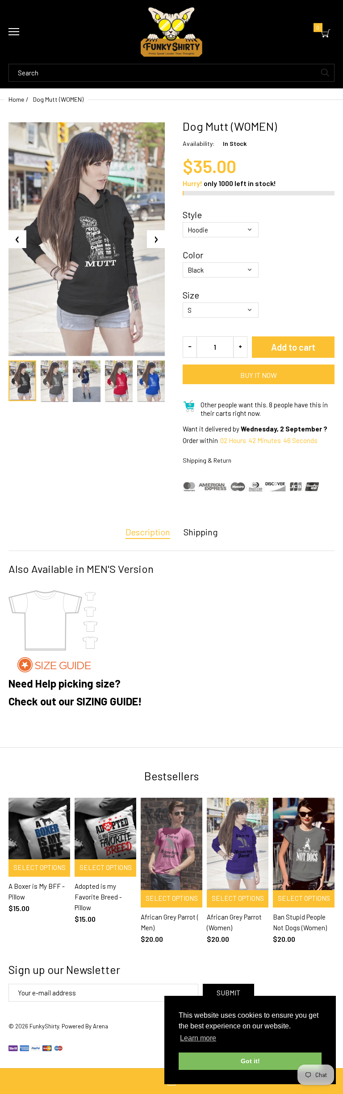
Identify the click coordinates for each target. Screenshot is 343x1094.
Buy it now (258, 375)
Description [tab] (147, 531)
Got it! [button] (250, 1061)
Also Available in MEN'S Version (81, 568)
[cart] (325, 33)
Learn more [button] (198, 1038)
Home (16, 99)
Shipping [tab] (201, 531)
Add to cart (293, 347)
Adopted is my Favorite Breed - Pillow (98, 897)
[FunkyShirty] (171, 32)
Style (192, 214)
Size (191, 295)
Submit (228, 992)
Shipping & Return (207, 460)
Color (193, 254)
